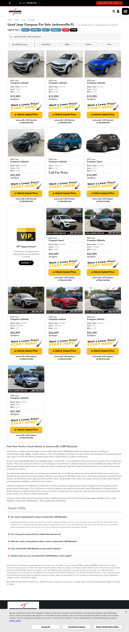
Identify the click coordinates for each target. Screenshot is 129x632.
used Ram (43, 461)
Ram (37, 454)
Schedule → (26, 263)
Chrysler (16, 454)
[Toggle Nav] (125, 11)
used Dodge (24, 461)
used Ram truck (102, 498)
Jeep (22, 454)
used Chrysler (19, 466)
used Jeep (67, 466)
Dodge (28, 454)
